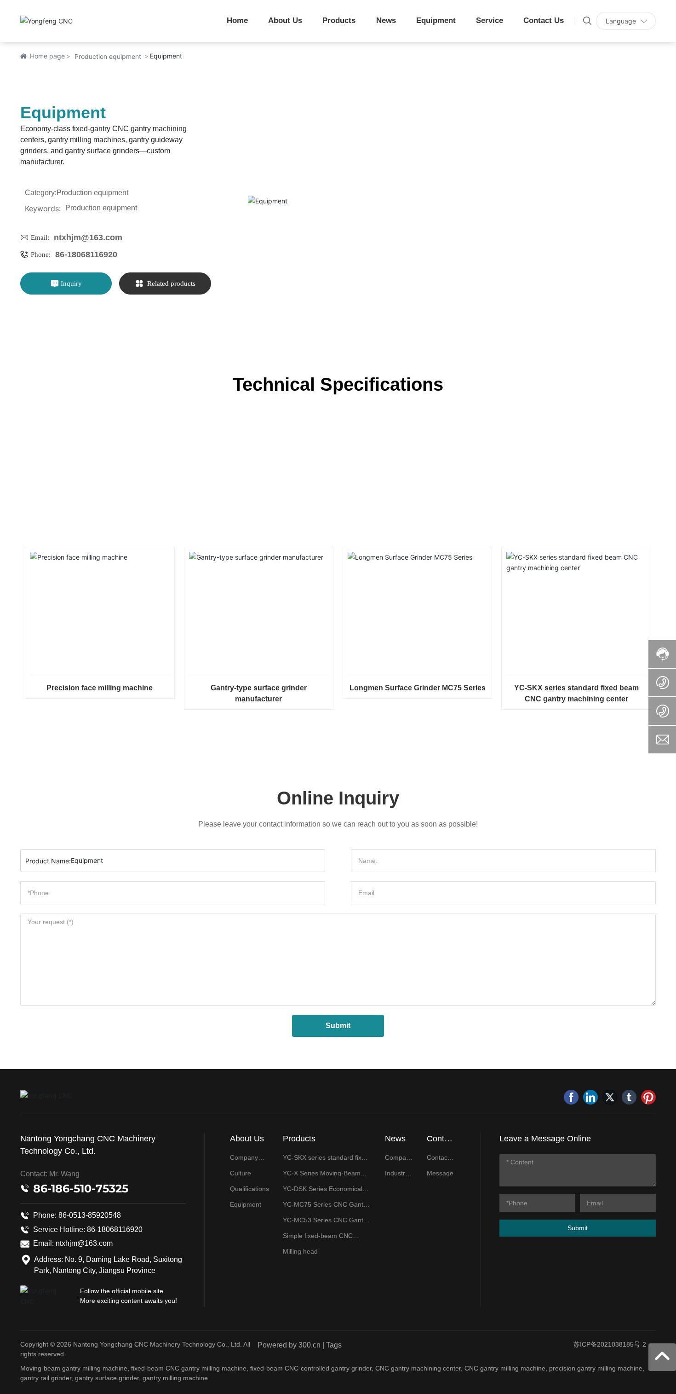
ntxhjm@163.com (88, 237)
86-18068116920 (86, 254)
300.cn (309, 1345)
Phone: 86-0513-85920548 (77, 1215)
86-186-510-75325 (80, 1188)
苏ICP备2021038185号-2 (609, 1344)
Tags (334, 1345)
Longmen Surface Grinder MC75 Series (417, 688)
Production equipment (107, 56)
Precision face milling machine (99, 688)
